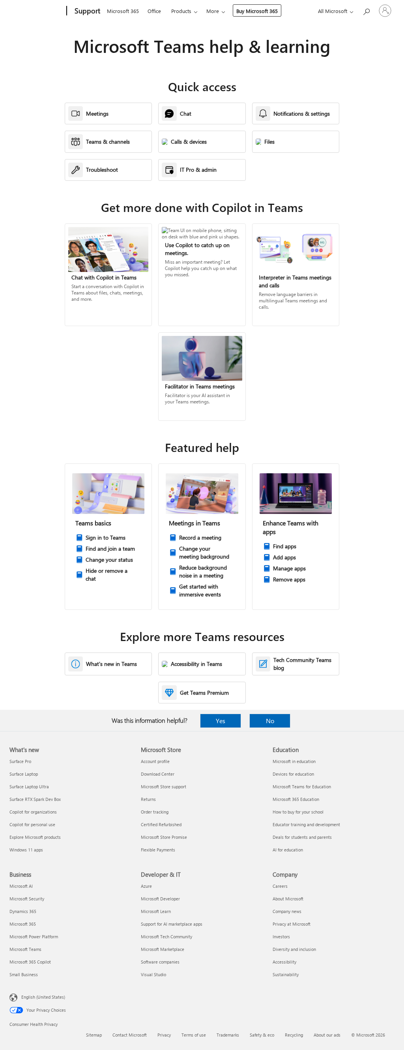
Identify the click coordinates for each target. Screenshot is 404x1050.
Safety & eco (262, 1035)
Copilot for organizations (33, 812)
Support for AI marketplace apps (171, 924)
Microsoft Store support (163, 786)
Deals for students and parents (302, 837)
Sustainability (286, 974)
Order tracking (154, 812)
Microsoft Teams (25, 949)
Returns (148, 799)
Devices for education (293, 774)
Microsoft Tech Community (166, 936)
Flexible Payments (158, 850)
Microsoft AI (21, 886)
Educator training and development (306, 824)
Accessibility (284, 962)
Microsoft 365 (123, 11)
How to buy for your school (298, 812)
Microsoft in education (294, 761)
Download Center (157, 774)
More (212, 11)
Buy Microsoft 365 (257, 11)
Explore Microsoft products (35, 837)
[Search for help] (366, 10)
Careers (280, 886)
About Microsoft (288, 899)
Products (181, 11)
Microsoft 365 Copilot (30, 962)
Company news (287, 911)
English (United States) (43, 997)
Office (154, 11)
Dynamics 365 (22, 911)
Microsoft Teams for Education (302, 786)
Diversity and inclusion (294, 949)
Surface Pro (20, 761)
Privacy (164, 1035)
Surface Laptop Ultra (29, 786)
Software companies (160, 962)
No (270, 720)
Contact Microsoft (129, 1035)
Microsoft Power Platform (33, 936)
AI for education (288, 850)
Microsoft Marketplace (162, 949)
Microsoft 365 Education (296, 799)
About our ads (327, 1035)
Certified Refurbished (161, 824)
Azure (146, 886)
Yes (220, 720)
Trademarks (228, 1035)
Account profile (155, 761)
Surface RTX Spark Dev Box (35, 799)
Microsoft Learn (156, 911)
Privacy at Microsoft (291, 924)
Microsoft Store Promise (164, 837)
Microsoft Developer (160, 899)
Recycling (294, 1035)
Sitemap (94, 1035)
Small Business (23, 974)
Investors (281, 936)
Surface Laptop (23, 774)
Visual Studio (153, 974)
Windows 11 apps (26, 850)
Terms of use (193, 1035)
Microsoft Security (26, 899)
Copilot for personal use (32, 824)
